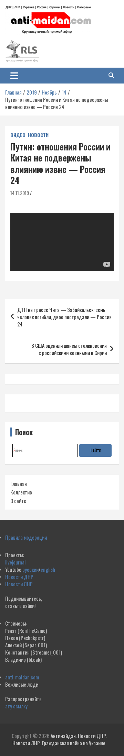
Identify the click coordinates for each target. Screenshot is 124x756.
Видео (17, 134)
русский (30, 569)
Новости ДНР (19, 576)
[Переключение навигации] (14, 76)
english (48, 569)
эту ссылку (16, 706)
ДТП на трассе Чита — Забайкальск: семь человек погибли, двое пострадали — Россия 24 (64, 317)
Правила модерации (26, 537)
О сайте (18, 500)
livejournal (15, 562)
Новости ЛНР (19, 584)
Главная (18, 483)
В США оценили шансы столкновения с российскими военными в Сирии (69, 349)
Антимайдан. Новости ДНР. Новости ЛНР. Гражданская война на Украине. (59, 739)
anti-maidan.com (22, 677)
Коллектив (21, 492)
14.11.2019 (19, 192)
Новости (38, 134)
